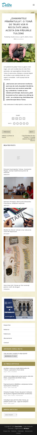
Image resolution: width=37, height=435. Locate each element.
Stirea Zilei (14, 387)
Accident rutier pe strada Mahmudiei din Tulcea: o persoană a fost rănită (16, 369)
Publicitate (7, 334)
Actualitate (14, 371)
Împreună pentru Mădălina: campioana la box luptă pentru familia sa (18, 385)
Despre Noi (7, 325)
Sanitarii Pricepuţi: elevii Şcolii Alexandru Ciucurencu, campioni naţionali (17, 202)
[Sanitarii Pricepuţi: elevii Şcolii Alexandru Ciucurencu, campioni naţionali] (18, 188)
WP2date (26, 428)
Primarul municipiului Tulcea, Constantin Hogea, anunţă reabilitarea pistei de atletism (17, 170)
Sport (12, 403)
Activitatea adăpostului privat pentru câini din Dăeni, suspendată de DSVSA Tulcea (18, 377)
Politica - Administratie (17, 395)
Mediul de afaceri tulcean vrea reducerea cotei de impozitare (17, 230)
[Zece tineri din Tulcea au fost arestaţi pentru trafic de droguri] (18, 259)
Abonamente (8, 338)
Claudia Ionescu (15, 37)
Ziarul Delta (18, 426)
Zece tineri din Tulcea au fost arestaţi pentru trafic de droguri (16, 286)
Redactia (6, 329)
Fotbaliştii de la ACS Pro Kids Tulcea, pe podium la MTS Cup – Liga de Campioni (16, 400)
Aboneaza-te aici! (11, 356)
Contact (6, 342)
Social (12, 379)
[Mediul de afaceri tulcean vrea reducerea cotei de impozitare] (18, 217)
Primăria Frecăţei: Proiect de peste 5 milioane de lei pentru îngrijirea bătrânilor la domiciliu (18, 392)
